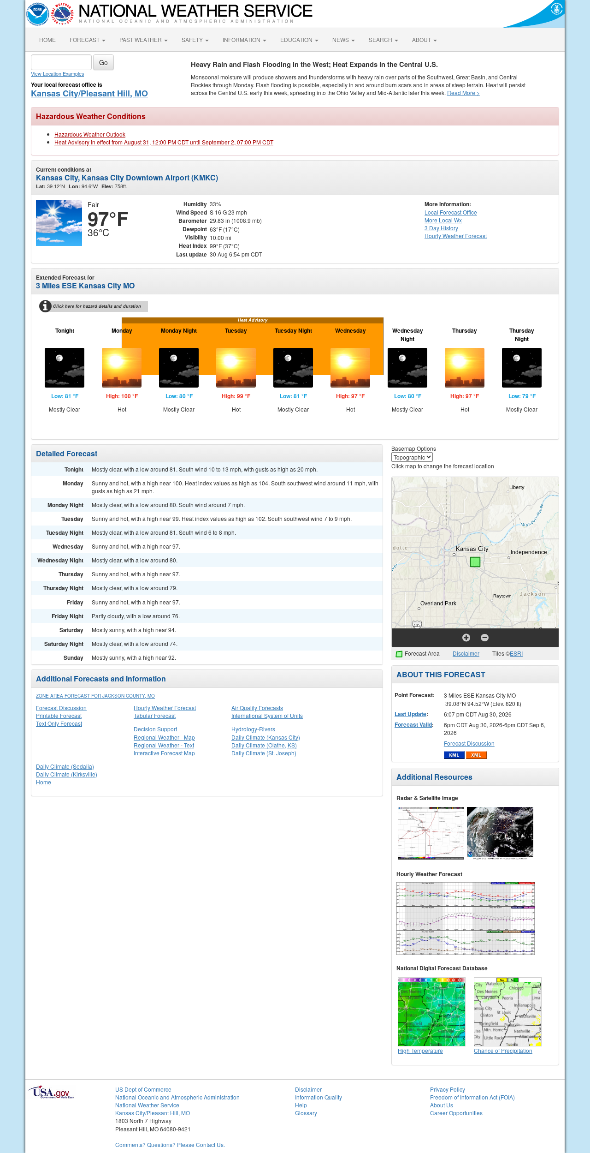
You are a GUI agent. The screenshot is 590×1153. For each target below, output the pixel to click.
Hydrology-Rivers (253, 729)
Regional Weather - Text (164, 745)
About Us (441, 1105)
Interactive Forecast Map (164, 753)
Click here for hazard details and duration (97, 306)
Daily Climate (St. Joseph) (263, 753)
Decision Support (155, 729)
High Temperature (420, 1050)
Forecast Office (451, 212)
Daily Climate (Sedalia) (65, 766)
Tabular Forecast (155, 715)
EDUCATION (297, 39)
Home (43, 782)
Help (301, 1105)
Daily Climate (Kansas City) (265, 737)
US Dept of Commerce (143, 1089)
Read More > (463, 92)
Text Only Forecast (59, 723)
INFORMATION (242, 39)
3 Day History (441, 228)
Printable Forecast (59, 715)
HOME (47, 39)
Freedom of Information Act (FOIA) (472, 1097)
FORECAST (85, 39)
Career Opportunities (456, 1113)
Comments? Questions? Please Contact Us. (170, 1144)
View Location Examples (57, 73)
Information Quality (318, 1097)
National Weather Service (147, 1105)
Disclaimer (466, 653)
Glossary (306, 1113)
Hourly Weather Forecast (165, 707)
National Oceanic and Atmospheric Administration (177, 1097)
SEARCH (381, 39)
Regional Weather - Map (164, 737)
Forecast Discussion (61, 707)
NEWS (341, 39)
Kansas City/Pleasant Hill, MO (89, 93)
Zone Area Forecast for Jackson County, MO (95, 696)
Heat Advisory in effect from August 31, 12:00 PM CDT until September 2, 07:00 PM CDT (163, 142)
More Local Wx (443, 220)
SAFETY (193, 39)
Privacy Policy (447, 1089)
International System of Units (267, 715)
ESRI (516, 653)
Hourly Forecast (456, 235)
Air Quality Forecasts (257, 707)
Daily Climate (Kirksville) (66, 774)
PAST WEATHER (141, 39)
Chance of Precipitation (503, 1050)
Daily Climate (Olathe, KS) (264, 745)
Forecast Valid (413, 724)
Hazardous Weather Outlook (89, 134)
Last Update (410, 714)
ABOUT (422, 39)
